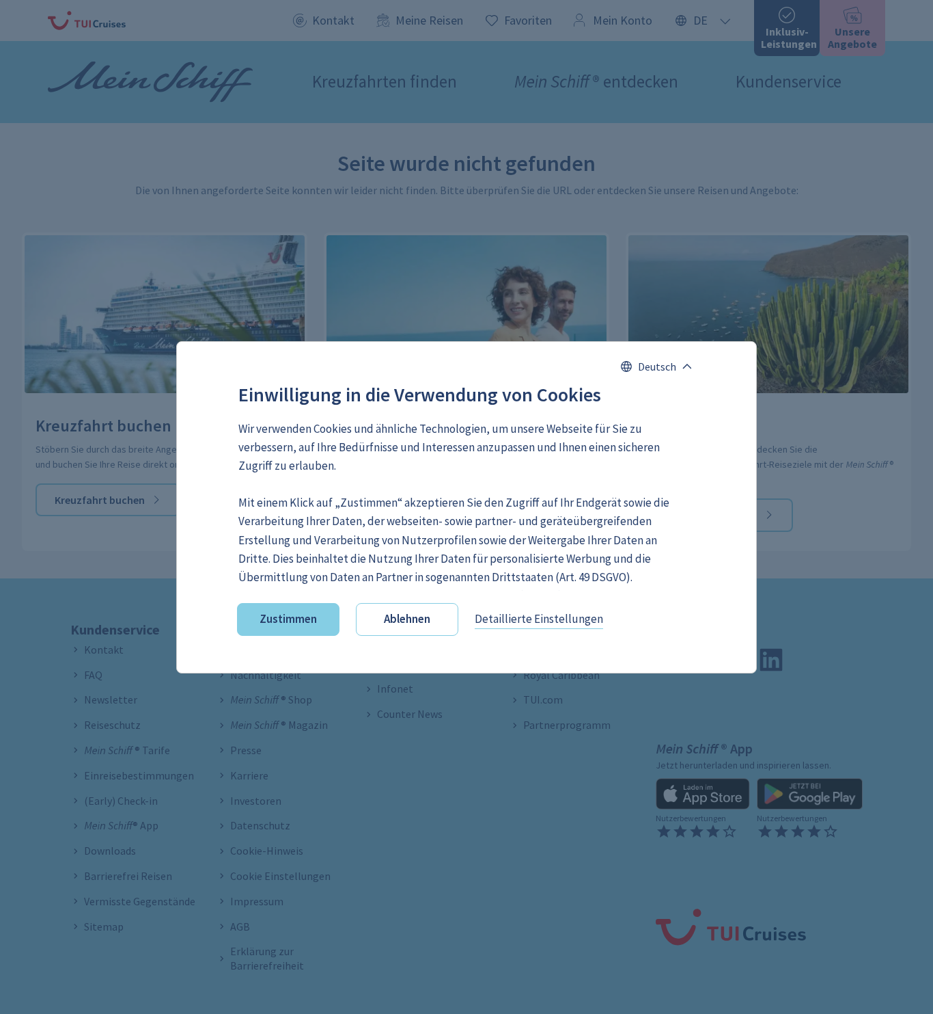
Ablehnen (407, 618)
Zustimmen (288, 618)
